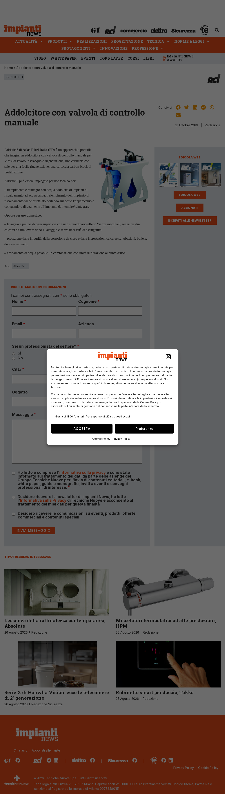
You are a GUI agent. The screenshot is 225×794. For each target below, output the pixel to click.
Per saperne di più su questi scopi (108, 416)
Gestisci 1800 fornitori (69, 416)
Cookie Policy (101, 438)
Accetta (81, 428)
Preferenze (144, 428)
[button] (168, 357)
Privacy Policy (121, 438)
